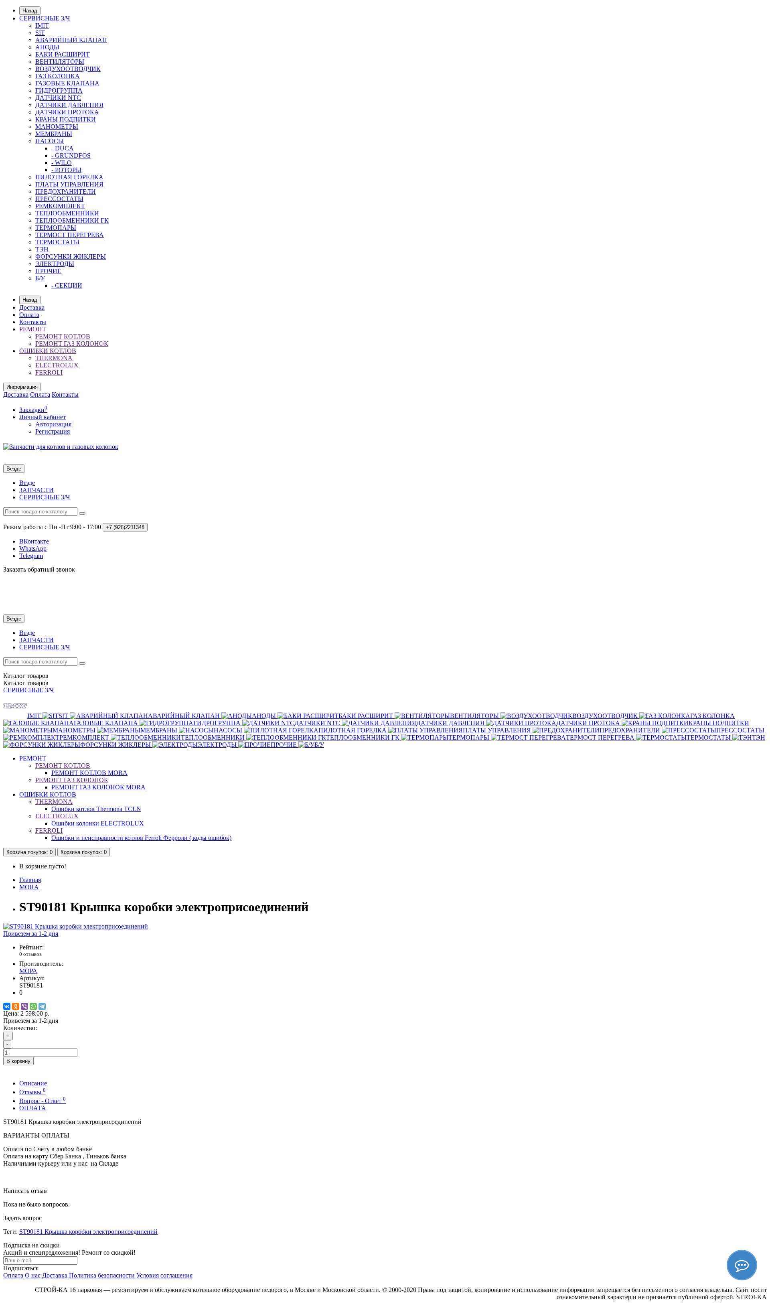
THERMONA (54, 358)
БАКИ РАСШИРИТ (62, 54)
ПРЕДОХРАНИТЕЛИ (65, 191)
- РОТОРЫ (66, 169)
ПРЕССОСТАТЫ (59, 198)
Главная (30, 879)
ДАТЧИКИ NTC (58, 97)
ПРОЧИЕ (48, 271)
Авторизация (53, 424)
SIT (40, 32)
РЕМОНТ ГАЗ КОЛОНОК (71, 343)
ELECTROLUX (57, 365)
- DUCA (62, 148)
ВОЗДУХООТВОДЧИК (68, 68)
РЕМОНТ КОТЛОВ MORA (89, 772)
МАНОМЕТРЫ (56, 126)
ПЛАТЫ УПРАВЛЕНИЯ (69, 184)
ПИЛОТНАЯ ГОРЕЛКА (69, 177)
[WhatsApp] (33, 1006)
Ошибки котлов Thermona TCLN (96, 808)
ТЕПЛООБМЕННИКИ (67, 213)
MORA (29, 887)
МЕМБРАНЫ (53, 133)
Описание (33, 1083)
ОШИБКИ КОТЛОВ (47, 350)
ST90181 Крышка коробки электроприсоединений (88, 1231)
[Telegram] (42, 1006)
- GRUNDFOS (71, 155)
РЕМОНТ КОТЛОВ (62, 336)
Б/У (40, 278)
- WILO (61, 162)
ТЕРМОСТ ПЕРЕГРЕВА (69, 234)
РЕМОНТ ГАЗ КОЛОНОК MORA (98, 787)
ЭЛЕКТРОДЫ (54, 263)
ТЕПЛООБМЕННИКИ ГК (72, 220)
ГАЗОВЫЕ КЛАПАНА (67, 83)
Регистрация (52, 431)
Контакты (32, 321)
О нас (33, 1275)
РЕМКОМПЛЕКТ (60, 206)
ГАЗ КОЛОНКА (57, 76)
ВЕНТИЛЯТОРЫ (59, 61)
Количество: (20, 1027)
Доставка (32, 307)
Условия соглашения (164, 1275)
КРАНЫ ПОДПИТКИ (65, 119)
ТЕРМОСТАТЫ (57, 242)
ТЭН (42, 249)
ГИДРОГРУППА (59, 90)
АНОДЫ (47, 47)
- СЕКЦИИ (66, 285)
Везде (27, 482)
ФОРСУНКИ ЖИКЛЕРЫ (70, 256)
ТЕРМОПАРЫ (55, 227)
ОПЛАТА (32, 1108)
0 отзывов (30, 954)
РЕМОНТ (32, 329)
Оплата (29, 314)
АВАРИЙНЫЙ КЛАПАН (71, 40)
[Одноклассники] (15, 1006)
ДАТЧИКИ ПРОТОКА (67, 112)
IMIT (42, 25)
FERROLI (49, 372)
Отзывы (32, 1092)
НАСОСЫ (49, 141)
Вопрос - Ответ (42, 1100)
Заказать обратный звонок (39, 569)
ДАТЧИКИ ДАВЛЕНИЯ (69, 104)
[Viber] (24, 1006)
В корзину (18, 1061)
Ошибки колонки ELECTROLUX (97, 823)
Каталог (26, 682)
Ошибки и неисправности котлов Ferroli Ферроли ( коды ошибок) (141, 837)
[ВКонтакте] (6, 1006)
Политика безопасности (102, 1275)
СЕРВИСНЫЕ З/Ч (44, 18)
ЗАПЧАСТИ (36, 490)
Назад (29, 11)
